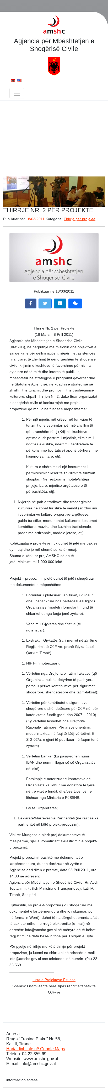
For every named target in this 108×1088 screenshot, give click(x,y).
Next (98, 190)
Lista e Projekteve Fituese (54, 980)
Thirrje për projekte (79, 219)
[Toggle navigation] (16, 93)
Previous (10, 190)
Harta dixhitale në (35, 1049)
